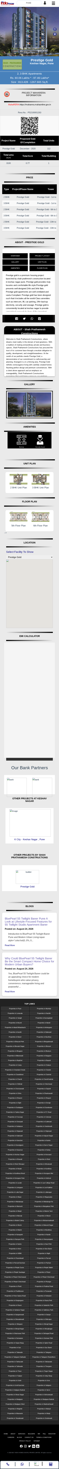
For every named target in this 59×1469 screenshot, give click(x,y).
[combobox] (29, 3)
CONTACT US (29, 1437)
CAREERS (11, 1437)
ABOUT (13, 1434)
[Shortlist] (42, 29)
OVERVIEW (15, 256)
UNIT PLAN (42, 262)
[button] (32, 597)
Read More (10, 945)
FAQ (44, 1434)
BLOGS (19, 1437)
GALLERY (15, 262)
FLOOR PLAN (42, 268)
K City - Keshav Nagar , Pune (24, 839)
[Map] (42, 34)
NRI (39, 1434)
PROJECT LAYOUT (42, 256)
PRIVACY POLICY (25, 1441)
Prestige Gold (27, 886)
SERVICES (21, 1434)
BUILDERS (31, 1434)
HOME (6, 1434)
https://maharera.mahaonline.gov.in (35, 104)
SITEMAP (37, 1441)
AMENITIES (15, 268)
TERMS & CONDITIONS (43, 1437)
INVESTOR (51, 1434)
